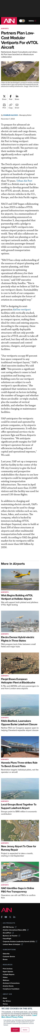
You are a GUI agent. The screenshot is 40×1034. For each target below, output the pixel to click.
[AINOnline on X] (10, 917)
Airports (5, 29)
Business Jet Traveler (10, 936)
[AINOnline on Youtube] (6, 917)
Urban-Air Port (24, 180)
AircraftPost (7, 933)
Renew (5, 959)
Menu (31, 21)
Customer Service (9, 956)
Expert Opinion (8, 972)
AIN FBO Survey (8, 927)
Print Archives (7, 969)
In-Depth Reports (8, 974)
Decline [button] (25, 1030)
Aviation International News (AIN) (14, 930)
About (5, 998)
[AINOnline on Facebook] (1, 917)
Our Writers (7, 1001)
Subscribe (6, 954)
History (5, 1004)
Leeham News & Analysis (11, 944)
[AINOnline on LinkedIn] (14, 917)
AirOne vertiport (22, 309)
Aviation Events (8, 986)
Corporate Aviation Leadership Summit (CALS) (19, 941)
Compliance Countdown (11, 989)
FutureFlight (7, 939)
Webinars (6, 980)
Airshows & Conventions (11, 983)
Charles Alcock (10, 115)
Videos (5, 977)
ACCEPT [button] (15, 1030)
